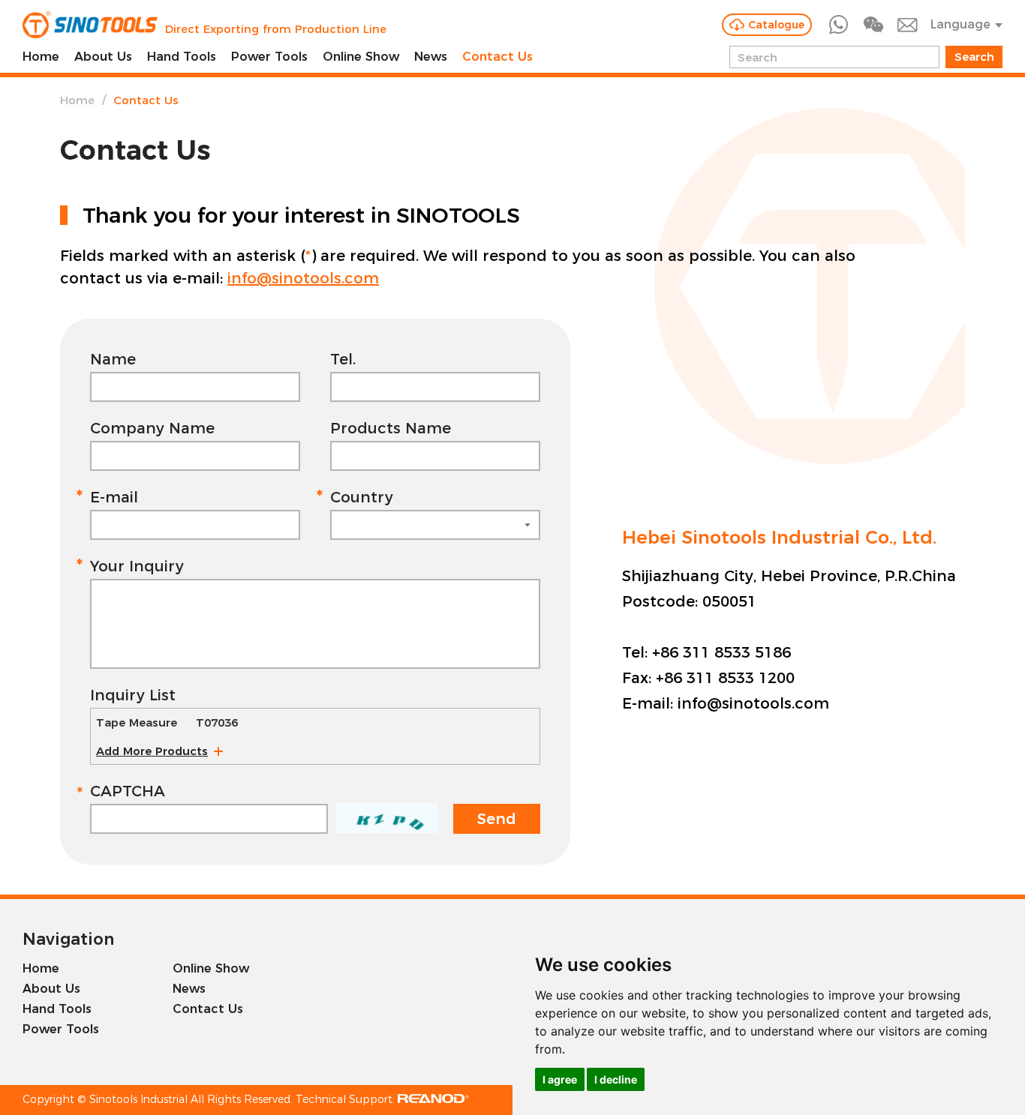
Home (41, 56)
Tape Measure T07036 (167, 722)
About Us (103, 56)
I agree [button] (560, 1079)
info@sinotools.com (303, 278)
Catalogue (776, 24)
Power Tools (269, 56)
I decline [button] (615, 1079)
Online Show (361, 56)
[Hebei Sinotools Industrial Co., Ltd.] (90, 24)
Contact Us (497, 56)
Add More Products (152, 751)
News (430, 56)
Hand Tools (181, 56)
